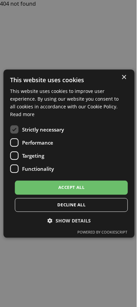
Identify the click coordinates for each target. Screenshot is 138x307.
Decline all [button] (71, 205)
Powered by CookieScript (102, 232)
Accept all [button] (71, 188)
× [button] (123, 77)
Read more (22, 114)
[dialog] (68, 153)
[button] (69, 220)
